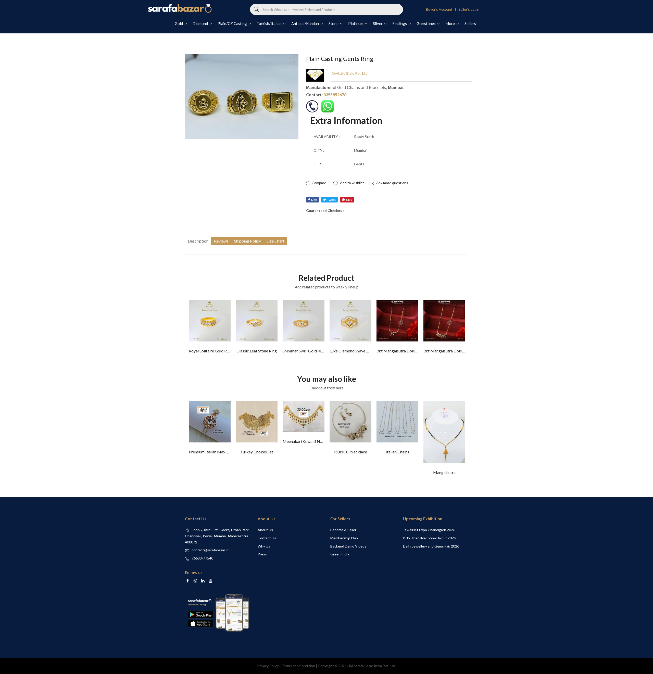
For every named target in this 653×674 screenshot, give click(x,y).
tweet (331, 199)
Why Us (264, 546)
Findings (400, 23)
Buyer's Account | (442, 9)
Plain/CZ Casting (233, 23)
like (314, 199)
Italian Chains (397, 451)
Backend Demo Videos (348, 546)
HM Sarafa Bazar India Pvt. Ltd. (371, 666)
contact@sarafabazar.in (210, 550)
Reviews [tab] (221, 240)
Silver (378, 23)
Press (262, 554)
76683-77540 (202, 558)
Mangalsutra (444, 472)
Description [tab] (198, 240)
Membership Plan (344, 538)
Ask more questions (391, 183)
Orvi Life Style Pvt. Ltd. (350, 73)
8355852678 (334, 94)
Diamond (201, 23)
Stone (334, 23)
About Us (265, 530)
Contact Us (267, 538)
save (349, 199)
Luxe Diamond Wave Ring (352, 350)
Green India (339, 554)
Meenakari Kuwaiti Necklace (308, 441)
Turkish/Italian (269, 23)
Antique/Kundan (305, 23)
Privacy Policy (268, 666)
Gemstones (426, 23)
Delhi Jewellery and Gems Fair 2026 (431, 546)
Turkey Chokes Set (256, 451)
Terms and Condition (298, 666)
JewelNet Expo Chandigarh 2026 (429, 530)
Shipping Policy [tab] (247, 240)
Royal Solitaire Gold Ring (210, 350)
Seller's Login (468, 9)
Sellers (470, 23)
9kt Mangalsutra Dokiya (397, 350)
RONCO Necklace (350, 451)
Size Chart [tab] (275, 240)
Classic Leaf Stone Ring (256, 350)
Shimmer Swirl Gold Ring (304, 350)
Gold (179, 23)
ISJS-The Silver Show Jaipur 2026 (429, 538)
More (450, 23)
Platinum (356, 23)
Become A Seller (343, 530)
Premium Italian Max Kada (212, 451)
